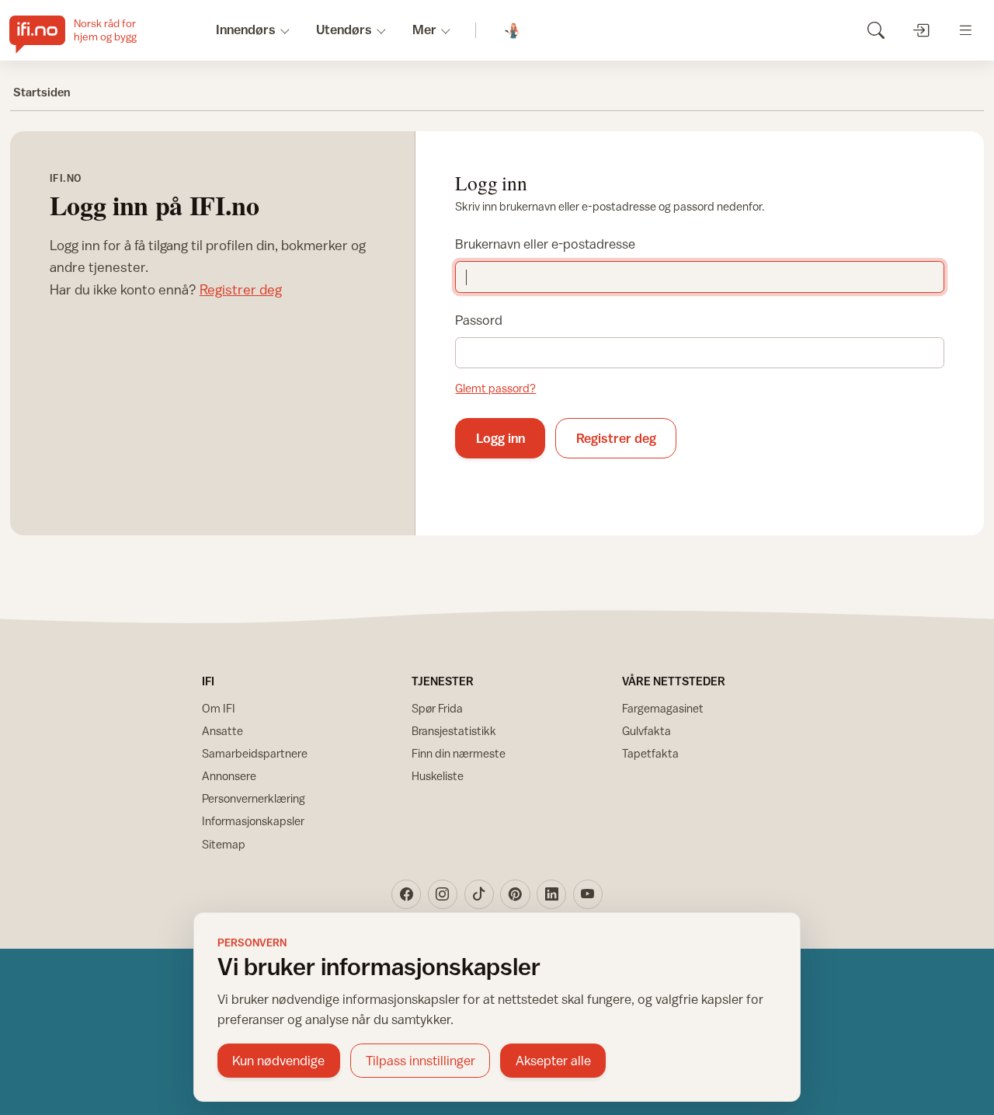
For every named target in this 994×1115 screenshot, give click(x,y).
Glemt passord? (495, 388)
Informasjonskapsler (253, 821)
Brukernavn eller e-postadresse (545, 244)
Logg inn (500, 438)
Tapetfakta (650, 753)
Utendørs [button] (344, 29)
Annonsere (229, 775)
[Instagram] (442, 894)
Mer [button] (424, 29)
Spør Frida (437, 708)
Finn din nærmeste (459, 753)
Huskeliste (438, 775)
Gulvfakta (646, 730)
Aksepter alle (553, 1060)
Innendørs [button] (246, 29)
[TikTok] (479, 894)
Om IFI (218, 708)
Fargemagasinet (663, 708)
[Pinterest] (515, 894)
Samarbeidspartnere (255, 753)
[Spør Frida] (513, 30)
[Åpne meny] (966, 30)
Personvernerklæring (253, 798)
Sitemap (223, 844)
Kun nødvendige (278, 1060)
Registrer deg (241, 289)
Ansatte (222, 730)
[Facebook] (406, 894)
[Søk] (876, 30)
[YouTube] (588, 894)
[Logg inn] (921, 30)
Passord (478, 320)
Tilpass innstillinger (420, 1060)
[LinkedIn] (551, 894)
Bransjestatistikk (454, 730)
